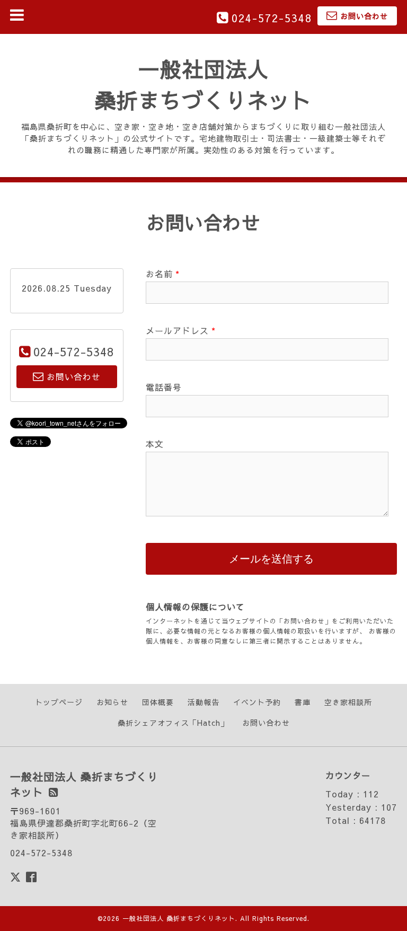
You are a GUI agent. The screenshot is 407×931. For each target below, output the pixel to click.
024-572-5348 (272, 18)
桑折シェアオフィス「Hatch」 (173, 722)
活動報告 (203, 702)
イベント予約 (257, 702)
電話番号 (164, 387)
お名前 (163, 273)
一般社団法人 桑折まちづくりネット (178, 918)
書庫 (303, 702)
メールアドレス (181, 330)
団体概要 (158, 702)
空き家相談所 (348, 702)
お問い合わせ (266, 722)
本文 (155, 444)
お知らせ (112, 702)
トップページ (59, 702)
